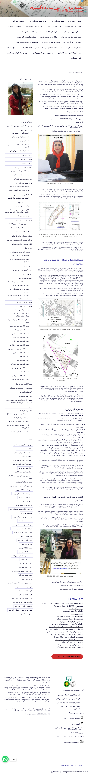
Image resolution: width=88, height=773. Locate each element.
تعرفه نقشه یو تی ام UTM (38, 21)
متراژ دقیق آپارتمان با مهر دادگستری (69, 53)
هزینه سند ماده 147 (23, 216)
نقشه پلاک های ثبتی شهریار (20, 352)
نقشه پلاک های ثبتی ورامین (20, 375)
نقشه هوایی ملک (77, 614)
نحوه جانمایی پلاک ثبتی (25, 540)
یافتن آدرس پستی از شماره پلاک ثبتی (20, 610)
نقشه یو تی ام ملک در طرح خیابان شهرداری (67, 637)
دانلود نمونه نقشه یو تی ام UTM (19, 421)
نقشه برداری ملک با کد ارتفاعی (72, 642)
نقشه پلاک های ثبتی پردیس (20, 333)
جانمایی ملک (28, 486)
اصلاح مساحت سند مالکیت (23, 472)
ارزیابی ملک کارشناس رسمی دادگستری (19, 126)
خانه (79, 21)
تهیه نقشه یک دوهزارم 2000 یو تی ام (70, 619)
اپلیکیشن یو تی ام (18, 21)
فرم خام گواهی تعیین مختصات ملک (21, 509)
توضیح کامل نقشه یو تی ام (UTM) (18, 414)
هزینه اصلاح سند (27, 579)
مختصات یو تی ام (26, 513)
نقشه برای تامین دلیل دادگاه (51, 42)
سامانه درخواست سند (22, 206)
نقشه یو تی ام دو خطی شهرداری (71, 621)
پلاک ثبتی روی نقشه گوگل (20, 174)
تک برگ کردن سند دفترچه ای (29, 47)
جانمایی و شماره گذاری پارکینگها (43, 53)
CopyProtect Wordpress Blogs (78, 772)
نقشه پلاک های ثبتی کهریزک (20, 364)
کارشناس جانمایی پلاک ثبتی (23, 606)
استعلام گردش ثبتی (23, 141)
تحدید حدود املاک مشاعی (24, 482)
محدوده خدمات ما (26, 266)
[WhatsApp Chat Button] (5, 759)
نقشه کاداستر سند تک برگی (23, 384)
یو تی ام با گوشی (26, 614)
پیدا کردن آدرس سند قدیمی (48, 37)
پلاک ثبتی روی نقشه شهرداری (19, 171)
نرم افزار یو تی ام (26, 544)
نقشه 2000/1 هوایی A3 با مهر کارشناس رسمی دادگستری (62, 603)
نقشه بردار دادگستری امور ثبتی (22, 556)
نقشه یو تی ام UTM (58, 21)
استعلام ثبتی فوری (15, 26)
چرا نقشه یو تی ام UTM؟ (21, 417)
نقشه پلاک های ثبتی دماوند (20, 341)
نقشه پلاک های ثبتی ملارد (21, 372)
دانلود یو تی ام (27, 501)
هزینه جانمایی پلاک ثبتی (53, 26)
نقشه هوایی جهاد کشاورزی (23, 563)
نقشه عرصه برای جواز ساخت (19, 285)
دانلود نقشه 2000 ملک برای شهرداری (70, 616)
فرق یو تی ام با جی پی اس (23, 505)
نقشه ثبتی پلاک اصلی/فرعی (32, 32)
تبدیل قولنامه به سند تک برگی (23, 179)
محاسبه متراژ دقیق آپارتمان (20, 255)
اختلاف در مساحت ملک (24, 449)
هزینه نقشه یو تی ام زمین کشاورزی (20, 598)
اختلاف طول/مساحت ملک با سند (18, 198)
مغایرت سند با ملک (26, 536)
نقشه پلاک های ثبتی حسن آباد (19, 337)
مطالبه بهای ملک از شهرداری (23, 532)
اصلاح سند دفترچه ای (25, 468)
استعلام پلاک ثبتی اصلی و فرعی (22, 464)
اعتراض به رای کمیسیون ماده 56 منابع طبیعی (20, 477)
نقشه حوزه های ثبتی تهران (20, 379)
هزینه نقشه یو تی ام (25, 594)
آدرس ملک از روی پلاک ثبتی (23, 445)
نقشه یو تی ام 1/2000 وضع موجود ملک (69, 640)
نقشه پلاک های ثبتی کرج (21, 360)
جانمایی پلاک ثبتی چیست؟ (73, 26)
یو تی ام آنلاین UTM (76, 608)
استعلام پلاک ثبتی (26, 456)
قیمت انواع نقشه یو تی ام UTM (19, 186)
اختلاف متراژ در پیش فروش (23, 452)
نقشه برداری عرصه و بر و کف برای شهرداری (67, 634)
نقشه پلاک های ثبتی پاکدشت (20, 330)
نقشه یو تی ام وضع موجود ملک (19, 431)
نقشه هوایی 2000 (26, 559)
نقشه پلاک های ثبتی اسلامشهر (19, 326)
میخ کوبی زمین (10, 47)
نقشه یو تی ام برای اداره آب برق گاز (70, 645)
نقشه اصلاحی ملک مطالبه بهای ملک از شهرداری (66, 627)
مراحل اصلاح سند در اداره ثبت (22, 525)
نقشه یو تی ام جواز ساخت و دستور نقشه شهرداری (65, 632)
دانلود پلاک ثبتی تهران (25, 497)
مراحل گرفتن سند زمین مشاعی (22, 270)
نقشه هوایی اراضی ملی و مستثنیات (27, 42)
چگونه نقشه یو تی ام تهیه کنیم (22, 602)
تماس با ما (71, 21)
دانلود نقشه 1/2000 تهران (24, 490)
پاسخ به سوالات (76, 58)
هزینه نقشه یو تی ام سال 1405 (19, 190)
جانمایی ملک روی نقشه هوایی (72, 611)
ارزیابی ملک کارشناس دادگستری (17, 53)
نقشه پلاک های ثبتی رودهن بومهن (18, 349)
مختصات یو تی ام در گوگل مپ (22, 517)
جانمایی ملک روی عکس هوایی (26, 37)
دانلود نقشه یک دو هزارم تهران (22, 493)
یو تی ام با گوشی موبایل (24, 396)
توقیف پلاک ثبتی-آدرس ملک (72, 42)
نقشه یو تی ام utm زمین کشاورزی (21, 571)
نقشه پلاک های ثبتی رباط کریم (19, 345)
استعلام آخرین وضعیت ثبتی (72, 32)
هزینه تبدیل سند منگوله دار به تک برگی (20, 583)
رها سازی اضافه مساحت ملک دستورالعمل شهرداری (64, 629)
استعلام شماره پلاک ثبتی (52, 32)
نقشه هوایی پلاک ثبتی (25, 567)
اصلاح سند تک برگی (26, 159)
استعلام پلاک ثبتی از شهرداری (22, 460)
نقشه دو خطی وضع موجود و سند (18, 281)
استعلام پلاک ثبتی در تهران (20, 137)
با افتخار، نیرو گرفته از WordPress (72, 765)
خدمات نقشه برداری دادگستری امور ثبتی (19, 240)
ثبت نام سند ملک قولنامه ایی (72, 47)
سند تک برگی (28, 248)
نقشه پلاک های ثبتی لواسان (20, 368)
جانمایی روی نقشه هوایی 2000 (19, 224)
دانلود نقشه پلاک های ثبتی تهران (71, 37)
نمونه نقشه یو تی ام (25, 575)
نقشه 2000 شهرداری (25, 278)
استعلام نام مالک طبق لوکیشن (19, 151)
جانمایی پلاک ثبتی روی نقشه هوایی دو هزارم (67, 624)
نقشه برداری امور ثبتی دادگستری (56, 7)
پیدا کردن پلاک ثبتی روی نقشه (23, 167)
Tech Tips (65, 772)
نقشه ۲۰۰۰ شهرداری (51, 47)
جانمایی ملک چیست (14, 486)
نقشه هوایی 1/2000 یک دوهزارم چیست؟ (68, 606)
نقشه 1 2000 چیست (25, 548)
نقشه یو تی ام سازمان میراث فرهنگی (69, 647)
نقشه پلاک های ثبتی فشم (21, 356)
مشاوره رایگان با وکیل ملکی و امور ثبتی (67, 656)
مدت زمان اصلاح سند (25, 521)
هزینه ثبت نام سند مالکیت (24, 587)
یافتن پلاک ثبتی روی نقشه (34, 26)
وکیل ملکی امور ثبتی (25, 392)
